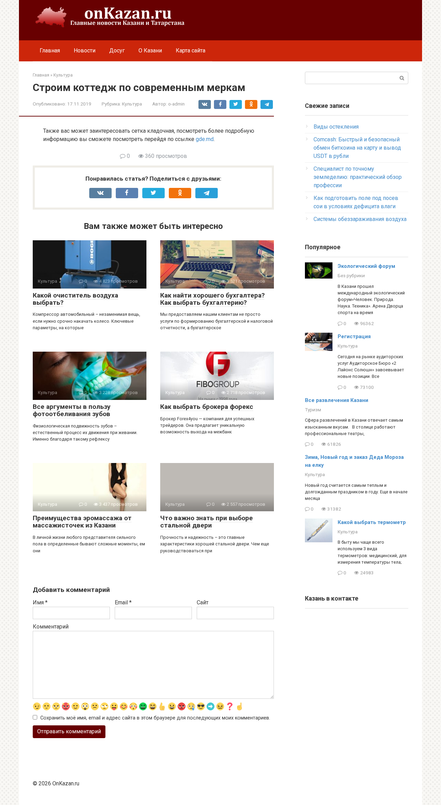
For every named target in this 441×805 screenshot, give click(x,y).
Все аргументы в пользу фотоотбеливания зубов (72, 410)
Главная (50, 50)
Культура (132, 104)
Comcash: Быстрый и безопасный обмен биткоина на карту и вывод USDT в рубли (357, 147)
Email (123, 602)
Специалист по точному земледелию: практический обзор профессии (358, 177)
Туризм (313, 409)
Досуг (117, 50)
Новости (84, 50)
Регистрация (354, 336)
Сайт (202, 602)
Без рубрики (351, 275)
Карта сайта (190, 50)
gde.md (205, 139)
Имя (40, 602)
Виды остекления (336, 126)
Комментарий (51, 626)
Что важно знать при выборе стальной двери (206, 521)
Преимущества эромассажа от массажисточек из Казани (82, 521)
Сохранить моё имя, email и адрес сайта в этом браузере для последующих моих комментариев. (155, 718)
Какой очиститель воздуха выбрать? (75, 298)
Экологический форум (366, 266)
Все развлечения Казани (336, 400)
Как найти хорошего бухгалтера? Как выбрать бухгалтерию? (212, 298)
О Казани (150, 50)
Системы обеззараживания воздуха (360, 219)
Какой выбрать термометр (372, 522)
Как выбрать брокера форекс (206, 407)
